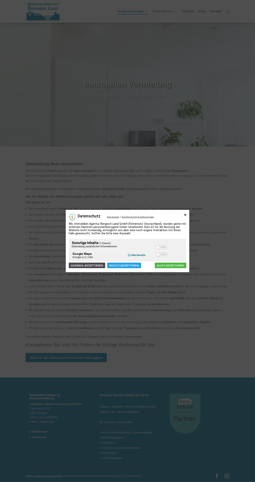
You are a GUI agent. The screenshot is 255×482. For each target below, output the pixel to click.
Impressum (113, 217)
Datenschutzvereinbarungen (138, 217)
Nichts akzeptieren (124, 265)
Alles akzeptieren (170, 265)
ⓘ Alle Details (136, 255)
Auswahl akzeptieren (87, 265)
